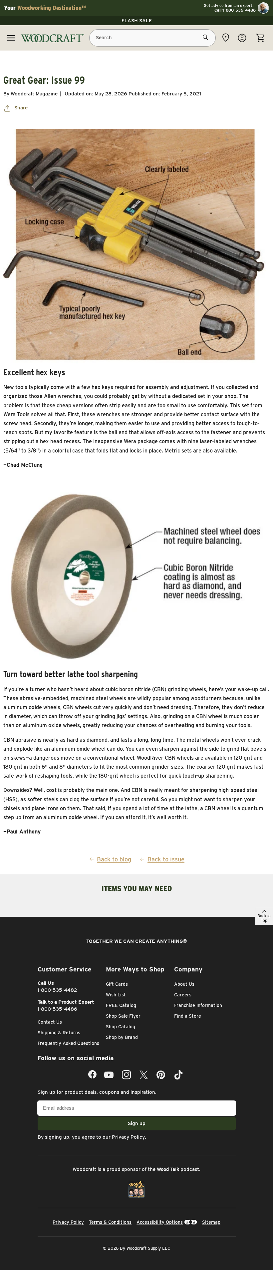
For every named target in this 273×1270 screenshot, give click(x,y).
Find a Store (187, 1016)
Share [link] (21, 108)
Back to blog (114, 859)
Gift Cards (117, 984)
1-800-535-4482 (57, 990)
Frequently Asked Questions (68, 1043)
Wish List (116, 994)
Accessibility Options (159, 1222)
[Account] (242, 38)
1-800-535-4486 (57, 1009)
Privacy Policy (128, 1137)
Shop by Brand (122, 1037)
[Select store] (226, 37)
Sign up (136, 1123)
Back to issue (165, 859)
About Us (184, 984)
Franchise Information (198, 1005)
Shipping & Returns (59, 1032)
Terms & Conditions (110, 1222)
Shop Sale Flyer (123, 1016)
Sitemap (211, 1222)
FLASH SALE (137, 21)
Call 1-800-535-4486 (235, 10)
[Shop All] (11, 38)
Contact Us (50, 1022)
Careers (182, 994)
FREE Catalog (121, 1005)
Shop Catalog (120, 1026)
